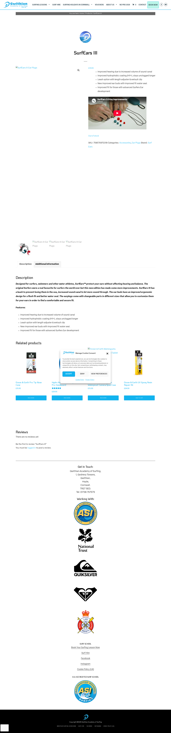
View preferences (99, 374)
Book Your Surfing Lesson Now (85, 648)
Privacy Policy (89, 379)
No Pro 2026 (125, 5)
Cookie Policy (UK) (85, 669)
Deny (82, 374)
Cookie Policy (79, 379)
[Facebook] (161, 4)
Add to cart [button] (139, 398)
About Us (110, 5)
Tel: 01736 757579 (85, 492)
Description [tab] (25, 264)
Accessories (125, 143)
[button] (107, 353)
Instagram (85, 664)
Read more (31, 398)
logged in (31, 448)
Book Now (153, 5)
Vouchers (99, 5)
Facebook (85, 659)
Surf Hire (56, 5)
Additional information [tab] (47, 264)
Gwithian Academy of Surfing (92, 722)
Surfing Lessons (39, 5)
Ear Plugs (136, 143)
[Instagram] (165, 4)
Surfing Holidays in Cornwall (76, 5)
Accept (68, 374)
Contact (142, 5)
